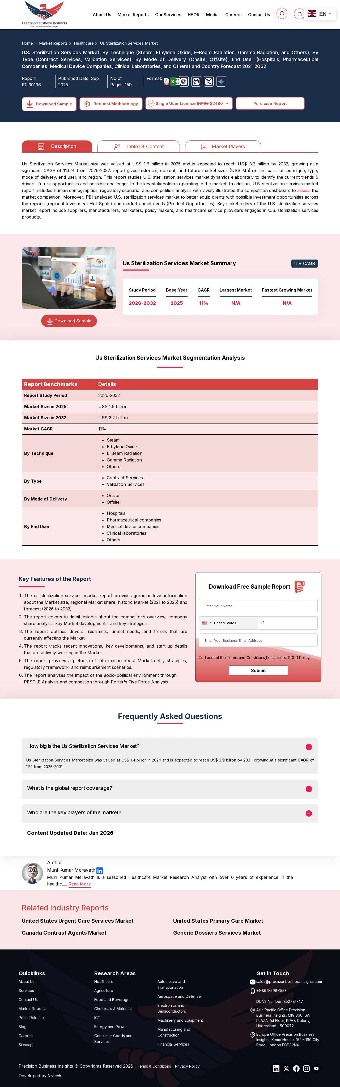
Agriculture (103, 990)
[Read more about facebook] (296, 1068)
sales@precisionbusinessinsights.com (289, 981)
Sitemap (26, 1044)
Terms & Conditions (154, 1066)
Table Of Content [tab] (145, 146)
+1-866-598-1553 (271, 990)
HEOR (193, 14)
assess (304, 190)
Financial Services (173, 1044)
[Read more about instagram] (306, 1068)
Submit (258, 670)
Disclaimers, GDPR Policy (288, 657)
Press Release (31, 1017)
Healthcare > (86, 43)
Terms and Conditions (246, 657)
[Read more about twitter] (286, 1068)
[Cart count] (299, 13)
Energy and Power (110, 1026)
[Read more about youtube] (316, 1068)
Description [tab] (63, 146)
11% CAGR (304, 263)
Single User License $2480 (189, 103)
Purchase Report (270, 103)
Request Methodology (115, 103)
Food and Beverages (112, 999)
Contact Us (259, 14)
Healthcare (103, 981)
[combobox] (228, 623)
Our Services (168, 14)
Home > (30, 43)
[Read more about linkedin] (99, 870)
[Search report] (282, 13)
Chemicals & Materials (113, 1008)
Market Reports (133, 14)
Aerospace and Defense (179, 996)
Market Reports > (56, 43)
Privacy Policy (187, 1066)
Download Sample (53, 103)
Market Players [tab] (228, 146)
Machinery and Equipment (180, 1020)
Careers (233, 14)
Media (212, 14)
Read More (80, 884)
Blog (23, 1026)
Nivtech (54, 1075)
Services (26, 990)
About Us (102, 14)
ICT (97, 1017)
